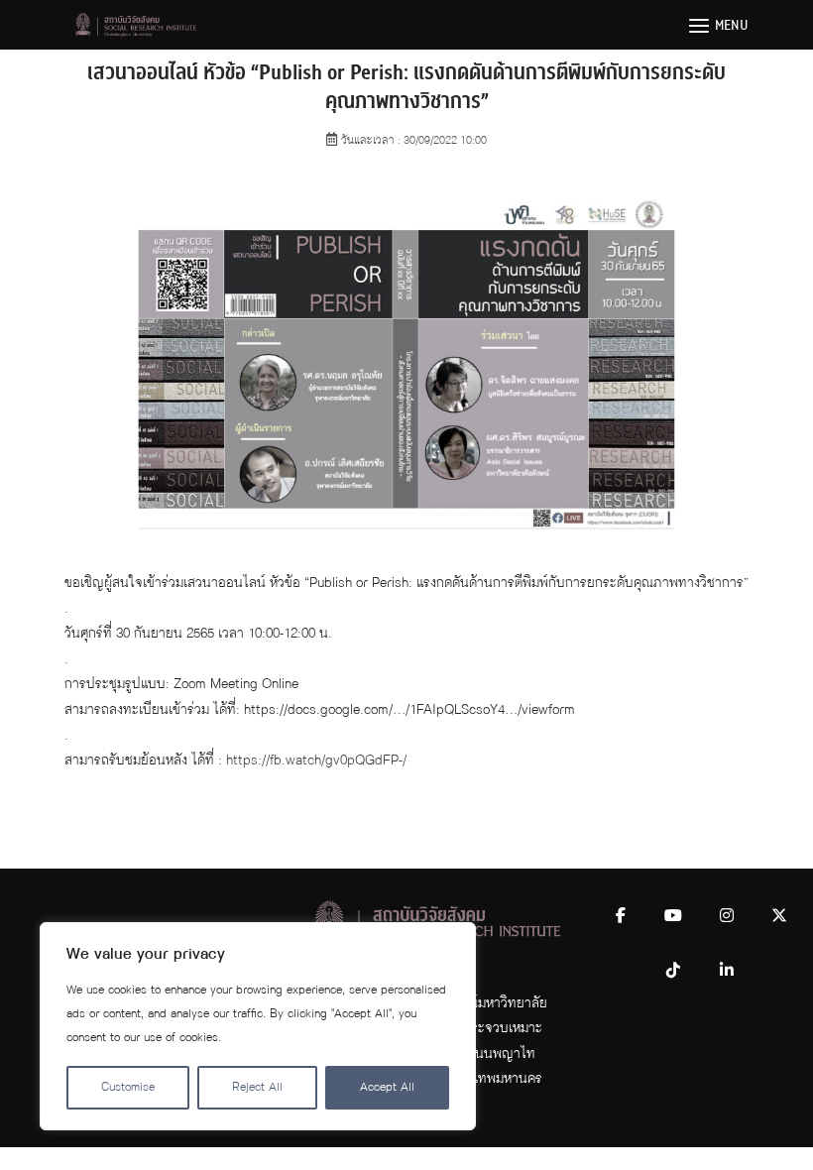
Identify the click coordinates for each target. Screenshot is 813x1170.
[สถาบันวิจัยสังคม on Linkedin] (727, 970)
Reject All (257, 1087)
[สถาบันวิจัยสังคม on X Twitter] (779, 916)
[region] (258, 1026)
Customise (128, 1087)
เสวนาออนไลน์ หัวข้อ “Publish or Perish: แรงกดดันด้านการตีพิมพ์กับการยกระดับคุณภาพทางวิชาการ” (406, 87)
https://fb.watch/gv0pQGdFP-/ (316, 760)
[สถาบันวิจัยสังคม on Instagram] (727, 916)
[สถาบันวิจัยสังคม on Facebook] (620, 916)
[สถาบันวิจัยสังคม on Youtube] (673, 916)
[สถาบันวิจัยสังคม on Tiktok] (673, 970)
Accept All (387, 1087)
